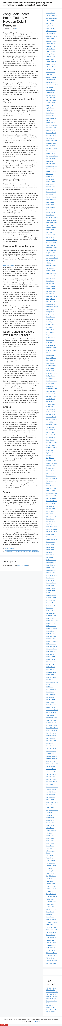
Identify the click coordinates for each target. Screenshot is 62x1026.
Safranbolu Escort (51, 746)
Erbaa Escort (50, 327)
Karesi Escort (50, 511)
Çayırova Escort (51, 245)
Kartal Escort (50, 519)
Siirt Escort (49, 812)
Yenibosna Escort (51, 937)
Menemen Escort (51, 649)
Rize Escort (49, 743)
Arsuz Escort (50, 87)
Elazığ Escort (50, 322)
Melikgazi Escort (51, 644)
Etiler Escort (50, 363)
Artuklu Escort (50, 90)
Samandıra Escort (51, 758)
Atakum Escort (50, 97)
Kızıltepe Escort (51, 570)
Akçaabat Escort (51, 31)
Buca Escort (50, 202)
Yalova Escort (50, 935)
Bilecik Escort (50, 176)
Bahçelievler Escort (52, 125)
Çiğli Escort (49, 263)
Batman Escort (50, 145)
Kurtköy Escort (50, 600)
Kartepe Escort (50, 521)
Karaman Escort (51, 503)
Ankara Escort (50, 74)
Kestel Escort (50, 549)
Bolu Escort (49, 189)
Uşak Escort (50, 917)
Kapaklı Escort (50, 490)
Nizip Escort (50, 702)
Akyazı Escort (50, 51)
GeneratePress (36, 1021)
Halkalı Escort (50, 435)
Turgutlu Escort (51, 894)
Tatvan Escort (50, 863)
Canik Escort (50, 229)
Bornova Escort (51, 197)
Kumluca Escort (51, 595)
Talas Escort (50, 858)
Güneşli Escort (50, 422)
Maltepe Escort (51, 626)
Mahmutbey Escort (52, 621)
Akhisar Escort (50, 44)
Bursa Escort (50, 215)
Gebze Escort (50, 394)
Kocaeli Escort (50, 572)
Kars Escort (49, 514)
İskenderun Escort (51, 463)
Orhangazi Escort (51, 717)
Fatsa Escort (50, 370)
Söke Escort (50, 843)
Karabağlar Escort (51, 493)
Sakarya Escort (51, 751)
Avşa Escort (50, 105)
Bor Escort (49, 194)
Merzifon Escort (51, 662)
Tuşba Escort (50, 904)
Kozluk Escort (50, 588)
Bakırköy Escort (51, 128)
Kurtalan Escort (51, 597)
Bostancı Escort (51, 199)
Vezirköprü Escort (51, 927)
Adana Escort (50, 13)
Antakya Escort (51, 77)
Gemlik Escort (50, 399)
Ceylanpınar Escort (52, 258)
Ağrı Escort (49, 26)
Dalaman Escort (51, 278)
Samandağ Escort (51, 756)
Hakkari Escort (50, 429)
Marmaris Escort (51, 636)
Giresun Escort (50, 404)
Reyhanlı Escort (51, 740)
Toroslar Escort (51, 886)
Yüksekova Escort (51, 953)
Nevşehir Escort (51, 694)
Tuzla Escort (50, 906)
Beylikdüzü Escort (51, 166)
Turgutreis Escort (51, 896)
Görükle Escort (50, 414)
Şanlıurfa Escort (51, 766)
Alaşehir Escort (51, 56)
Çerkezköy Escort (51, 250)
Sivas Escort (50, 835)
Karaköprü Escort (51, 501)
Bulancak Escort (51, 207)
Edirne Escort (50, 314)
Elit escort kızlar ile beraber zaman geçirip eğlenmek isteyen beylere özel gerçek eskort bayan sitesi (27, 4)
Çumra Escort (50, 276)
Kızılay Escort (50, 567)
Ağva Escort (50, 28)
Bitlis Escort (50, 184)
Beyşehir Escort (51, 171)
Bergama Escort (51, 158)
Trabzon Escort (51, 889)
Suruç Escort (50, 855)
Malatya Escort (50, 623)
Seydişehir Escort (51, 805)
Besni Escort (50, 161)
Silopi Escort (50, 823)
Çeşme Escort (50, 253)
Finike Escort (50, 378)
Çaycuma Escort (51, 242)
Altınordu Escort (51, 67)
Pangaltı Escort (51, 733)
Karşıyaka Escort (51, 516)
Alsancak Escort (51, 61)
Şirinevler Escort (51, 830)
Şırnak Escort (50, 840)
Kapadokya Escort (51, 488)
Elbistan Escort (50, 324)
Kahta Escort (50, 485)
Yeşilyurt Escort (51, 945)
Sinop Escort (50, 828)
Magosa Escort (50, 618)
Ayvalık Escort (50, 110)
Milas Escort (50, 669)
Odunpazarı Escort (52, 710)
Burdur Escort (50, 212)
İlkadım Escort (50, 455)
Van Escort (49, 924)
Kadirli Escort (50, 473)
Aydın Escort (50, 108)
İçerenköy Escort (51, 447)
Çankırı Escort (50, 235)
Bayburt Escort (50, 151)
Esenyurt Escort (51, 358)
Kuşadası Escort (51, 603)
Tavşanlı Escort (51, 865)
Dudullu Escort (50, 304)
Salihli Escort (50, 753)
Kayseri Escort (50, 534)
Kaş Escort (49, 524)
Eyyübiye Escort (51, 365)
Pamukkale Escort (51, 730)
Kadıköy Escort (50, 476)
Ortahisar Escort (51, 720)
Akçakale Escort (51, 33)
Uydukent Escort (51, 922)
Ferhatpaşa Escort (51, 373)
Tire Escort (49, 878)
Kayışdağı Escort (51, 531)
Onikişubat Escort (51, 712)
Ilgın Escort (49, 453)
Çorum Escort (50, 270)
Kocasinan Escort (51, 575)
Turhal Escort (50, 899)
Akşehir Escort (50, 49)
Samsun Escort (51, 761)
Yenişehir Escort (51, 940)
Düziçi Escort (50, 312)
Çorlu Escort (50, 268)
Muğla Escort (50, 674)
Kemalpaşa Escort (51, 539)
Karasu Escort (50, 506)
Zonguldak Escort (8, 265)
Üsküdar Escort (51, 919)
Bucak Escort (50, 204)
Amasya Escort (51, 69)
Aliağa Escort (50, 59)
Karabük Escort (51, 496)
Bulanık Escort (50, 210)
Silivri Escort (50, 820)
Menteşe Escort (51, 651)
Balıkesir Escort (51, 133)
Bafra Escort (50, 113)
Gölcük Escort (50, 409)
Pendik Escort (50, 738)
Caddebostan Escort (52, 217)
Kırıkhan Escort (51, 560)
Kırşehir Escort (50, 565)
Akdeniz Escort (51, 41)
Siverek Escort (50, 838)
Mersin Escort (50, 656)
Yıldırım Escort (50, 948)
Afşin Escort (50, 20)
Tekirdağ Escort (51, 868)
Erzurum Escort (51, 350)
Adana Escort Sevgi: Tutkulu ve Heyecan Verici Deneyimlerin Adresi (22, 551)
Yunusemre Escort (51, 955)
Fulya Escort (50, 386)
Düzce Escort (50, 309)
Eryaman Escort (51, 345)
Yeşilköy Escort (51, 942)
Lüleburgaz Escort (51, 615)
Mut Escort (49, 687)
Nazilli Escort (50, 692)
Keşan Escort (50, 547)
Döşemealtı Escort (51, 301)
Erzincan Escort (51, 347)
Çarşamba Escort (51, 240)
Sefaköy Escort (51, 779)
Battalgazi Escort (51, 148)
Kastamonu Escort (52, 526)
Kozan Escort (50, 585)
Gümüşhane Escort (52, 419)
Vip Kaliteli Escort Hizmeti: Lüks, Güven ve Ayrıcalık (52, 990)
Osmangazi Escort (51, 723)
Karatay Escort (50, 508)
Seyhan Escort (50, 807)
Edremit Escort (50, 317)
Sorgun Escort (50, 848)
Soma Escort (50, 846)
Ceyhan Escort (50, 255)
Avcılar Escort (50, 102)
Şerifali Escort (50, 797)
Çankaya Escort (51, 232)
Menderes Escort (51, 646)
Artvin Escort (50, 92)
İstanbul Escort (50, 468)
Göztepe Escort (51, 417)
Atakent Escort (50, 95)
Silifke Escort (50, 817)
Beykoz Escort (50, 163)
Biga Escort (49, 174)
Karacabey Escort (51, 498)
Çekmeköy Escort (51, 247)
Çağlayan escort (51, 220)
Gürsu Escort (50, 427)
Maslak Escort (50, 638)
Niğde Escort (50, 697)
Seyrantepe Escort (52, 810)
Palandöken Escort (52, 728)
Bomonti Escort (51, 192)
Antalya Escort (50, 79)
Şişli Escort (49, 833)
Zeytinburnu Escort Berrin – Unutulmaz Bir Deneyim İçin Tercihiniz (21, 550)
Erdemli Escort (50, 332)
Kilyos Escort (50, 555)
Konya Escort (50, 580)
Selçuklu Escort (51, 789)
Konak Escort (50, 578)
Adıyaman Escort (51, 18)
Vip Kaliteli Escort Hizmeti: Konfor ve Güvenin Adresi (52, 996)
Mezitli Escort (50, 664)
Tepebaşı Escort (51, 871)
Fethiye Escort (50, 376)
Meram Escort (50, 654)
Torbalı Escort (50, 883)
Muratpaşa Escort (51, 677)
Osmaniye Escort (51, 725)
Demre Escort (50, 286)
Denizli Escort (50, 288)
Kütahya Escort (51, 605)
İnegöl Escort (50, 458)
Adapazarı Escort (51, 15)
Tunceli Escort (50, 891)
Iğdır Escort (49, 450)
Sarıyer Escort (50, 776)
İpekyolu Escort (51, 460)
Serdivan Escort (51, 794)
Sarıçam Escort (51, 771)
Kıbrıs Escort (50, 557)
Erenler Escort (50, 337)
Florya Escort (50, 383)
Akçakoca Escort (51, 36)
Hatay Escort (50, 440)
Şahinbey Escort (51, 748)
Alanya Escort (50, 54)
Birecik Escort (50, 181)
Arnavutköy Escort (52, 85)
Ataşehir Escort (51, 100)
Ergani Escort (50, 340)
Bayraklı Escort (50, 153)
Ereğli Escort (50, 335)
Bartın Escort (50, 138)
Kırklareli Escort (51, 562)
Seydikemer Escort (52, 802)
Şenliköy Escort (51, 792)
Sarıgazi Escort (50, 774)
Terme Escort (50, 873)
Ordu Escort (50, 715)
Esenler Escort (50, 355)
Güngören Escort (51, 424)
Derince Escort (50, 291)
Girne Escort (50, 406)
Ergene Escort (50, 342)
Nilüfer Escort (50, 699)
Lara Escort (49, 608)
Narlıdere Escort (51, 689)
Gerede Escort (50, 401)
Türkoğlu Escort (51, 901)
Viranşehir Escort (51, 930)
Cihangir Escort (51, 265)
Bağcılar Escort (50, 115)
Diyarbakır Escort (51, 296)
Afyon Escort (50, 23)
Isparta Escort (50, 465)
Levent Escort (50, 613)
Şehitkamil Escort (51, 784)
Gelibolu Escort (51, 396)
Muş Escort (49, 680)
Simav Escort (50, 825)
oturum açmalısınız (22, 565)
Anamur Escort (50, 72)
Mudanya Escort (51, 672)
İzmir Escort (50, 471)
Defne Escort (50, 283)
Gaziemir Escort (51, 391)
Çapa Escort (50, 237)
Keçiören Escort (51, 537)
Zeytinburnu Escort (52, 960)
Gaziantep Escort (51, 388)
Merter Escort (50, 659)
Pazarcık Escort (51, 735)
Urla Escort (49, 914)
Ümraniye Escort (51, 909)
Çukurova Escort (51, 273)
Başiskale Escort (51, 143)
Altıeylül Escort (50, 64)
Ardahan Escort (51, 82)
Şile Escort (49, 815)
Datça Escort (50, 281)
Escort (48, 353)
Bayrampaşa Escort (52, 156)
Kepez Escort (50, 544)
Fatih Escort (50, 368)
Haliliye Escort (50, 432)
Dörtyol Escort (50, 299)
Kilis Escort (49, 552)
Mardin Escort (50, 633)
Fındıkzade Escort (51, 381)
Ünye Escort (50, 912)
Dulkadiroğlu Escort (52, 306)
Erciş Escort (50, 329)
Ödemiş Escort (50, 707)
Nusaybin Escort (51, 705)
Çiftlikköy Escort (51, 260)
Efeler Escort (50, 319)
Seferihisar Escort (51, 782)
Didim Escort (50, 294)
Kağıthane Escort (51, 478)
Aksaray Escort (51, 46)
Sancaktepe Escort (52, 764)
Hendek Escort (50, 445)
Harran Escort (50, 437)
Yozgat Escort (50, 950)
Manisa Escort (50, 631)
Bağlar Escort (50, 122)
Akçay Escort (50, 38)
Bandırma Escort (51, 135)
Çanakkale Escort (51, 222)
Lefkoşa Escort (50, 610)
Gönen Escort (50, 412)
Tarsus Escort (50, 860)
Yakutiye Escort (51, 932)
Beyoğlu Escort (50, 169)
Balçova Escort (50, 130)
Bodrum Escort (50, 187)
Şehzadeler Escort (52, 787)
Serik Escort (50, 799)
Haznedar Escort (51, 442)
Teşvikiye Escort (51, 876)
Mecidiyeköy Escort (52, 641)
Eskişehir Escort (51, 360)
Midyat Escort (50, 667)
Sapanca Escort (51, 769)
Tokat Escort (50, 881)
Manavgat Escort (51, 628)
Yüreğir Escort (50, 958)
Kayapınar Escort (51, 529)
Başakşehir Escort (51, 140)
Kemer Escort (50, 542)
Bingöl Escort (50, 179)
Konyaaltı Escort (51, 583)
